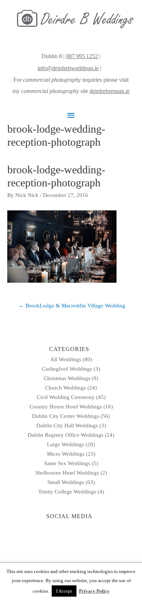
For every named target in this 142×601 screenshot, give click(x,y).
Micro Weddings (65, 454)
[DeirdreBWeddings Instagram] (103, 68)
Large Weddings (65, 444)
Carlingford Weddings (67, 369)
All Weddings (65, 359)
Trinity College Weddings (67, 492)
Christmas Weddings (67, 378)
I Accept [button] (64, 591)
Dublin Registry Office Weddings (65, 435)
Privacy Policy (94, 591)
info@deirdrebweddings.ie (68, 68)
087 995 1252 (82, 56)
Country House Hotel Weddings (65, 407)
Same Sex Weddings (67, 463)
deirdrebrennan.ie (110, 91)
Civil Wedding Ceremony (66, 397)
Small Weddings (65, 482)
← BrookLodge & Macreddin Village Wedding (72, 305)
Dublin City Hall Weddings (67, 425)
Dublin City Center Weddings (65, 416)
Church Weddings (65, 388)
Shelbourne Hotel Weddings (67, 473)
